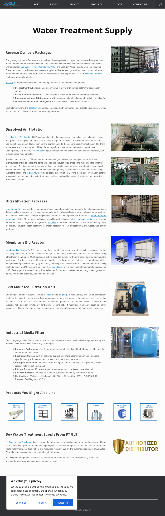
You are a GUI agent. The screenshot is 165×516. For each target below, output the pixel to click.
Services (11, 497)
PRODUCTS (96, 4)
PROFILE (54, 4)
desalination (34, 107)
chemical (38, 150)
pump (64, 294)
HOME (36, 4)
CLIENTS (117, 4)
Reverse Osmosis (93, 73)
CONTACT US (140, 4)
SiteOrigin (87, 509)
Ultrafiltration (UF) (14, 208)
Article (10, 501)
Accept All (63, 502)
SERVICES (74, 4)
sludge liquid (56, 266)
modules (52, 222)
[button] (160, 4)
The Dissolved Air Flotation (18, 137)
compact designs (86, 218)
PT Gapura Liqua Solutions (18, 442)
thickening (31, 172)
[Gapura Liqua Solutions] (12, 4)
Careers (11, 493)
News (9, 488)
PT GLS (9, 82)
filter (48, 294)
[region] (41, 493)
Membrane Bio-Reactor (16, 250)
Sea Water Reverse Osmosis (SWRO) (38, 66)
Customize (21, 502)
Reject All (42, 502)
